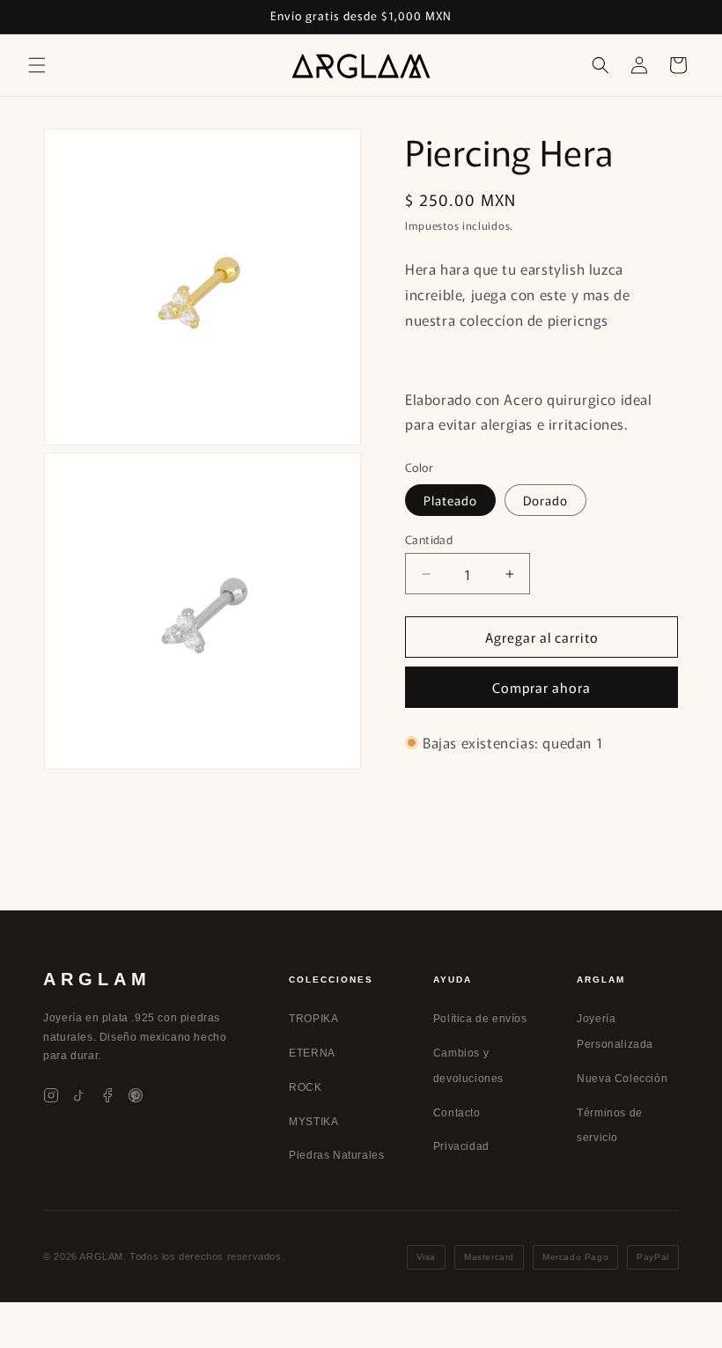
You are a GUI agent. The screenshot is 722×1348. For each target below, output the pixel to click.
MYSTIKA (313, 1122)
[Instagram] (51, 1095)
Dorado (545, 500)
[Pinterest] (136, 1095)
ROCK (305, 1087)
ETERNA (312, 1053)
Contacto (457, 1113)
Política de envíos (480, 1019)
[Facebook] (107, 1095)
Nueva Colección (622, 1078)
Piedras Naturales (336, 1155)
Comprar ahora (541, 687)
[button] (37, 65)
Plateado (450, 500)
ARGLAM (97, 979)
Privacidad (461, 1146)
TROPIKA (313, 1019)
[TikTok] (79, 1095)
